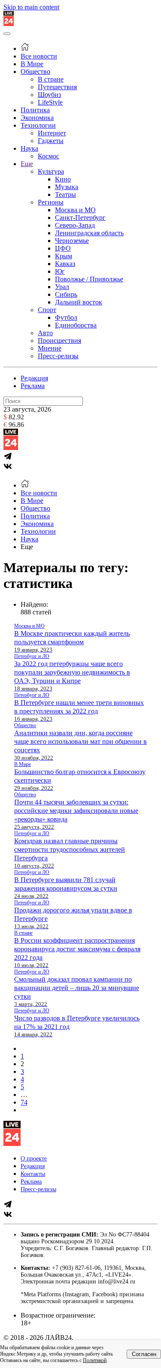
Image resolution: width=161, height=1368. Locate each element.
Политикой (94, 1360)
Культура (51, 171)
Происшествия (59, 340)
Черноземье (72, 240)
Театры (65, 194)
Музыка (66, 186)
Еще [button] (27, 546)
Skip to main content (31, 7)
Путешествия (57, 87)
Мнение (49, 348)
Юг (60, 271)
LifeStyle (50, 102)
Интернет (52, 133)
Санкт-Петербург (80, 217)
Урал (62, 286)
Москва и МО (75, 209)
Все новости (39, 56)
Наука (29, 148)
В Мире (32, 63)
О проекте (34, 1158)
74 (24, 1102)
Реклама (33, 385)
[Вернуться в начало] (8, 23)
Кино (63, 179)
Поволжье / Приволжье (89, 279)
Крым (63, 256)
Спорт (47, 309)
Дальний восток (78, 302)
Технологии (38, 125)
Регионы (51, 202)
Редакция (34, 378)
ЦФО (63, 248)
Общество (35, 71)
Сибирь (66, 294)
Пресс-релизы (58, 356)
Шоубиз (49, 94)
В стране (51, 79)
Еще (27, 163)
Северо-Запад (75, 225)
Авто (45, 332)
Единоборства (76, 325)
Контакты (33, 1174)
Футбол (66, 317)
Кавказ (65, 263)
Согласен (144, 1354)
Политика (35, 110)
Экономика (37, 117)
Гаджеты (51, 140)
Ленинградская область (89, 233)
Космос (48, 156)
